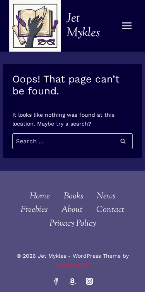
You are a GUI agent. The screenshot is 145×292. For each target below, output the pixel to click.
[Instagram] (89, 281)
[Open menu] (127, 26)
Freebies (34, 210)
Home (40, 196)
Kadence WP (72, 264)
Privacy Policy (72, 224)
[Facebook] (56, 281)
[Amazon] (72, 281)
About (72, 210)
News (106, 196)
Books (73, 196)
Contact (110, 210)
